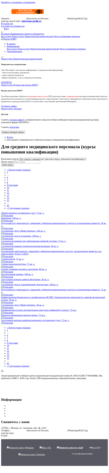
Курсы (10, 137)
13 (8, 195)
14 (8, 198)
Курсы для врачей (15, 405)
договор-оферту (17, 120)
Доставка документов (11, 388)
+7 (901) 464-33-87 (58, 18)
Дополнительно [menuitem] (14, 51)
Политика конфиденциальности (16, 393)
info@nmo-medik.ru (31, 21)
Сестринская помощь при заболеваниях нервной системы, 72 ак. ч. (33, 241)
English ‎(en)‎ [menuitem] (19, 26)
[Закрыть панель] (2, 32)
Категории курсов (10, 159)
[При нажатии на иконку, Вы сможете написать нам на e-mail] (70, 447)
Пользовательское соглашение (15, 391)
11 (8, 190)
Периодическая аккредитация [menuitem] (44, 49)
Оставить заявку (9, 106)
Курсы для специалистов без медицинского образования (34, 416)
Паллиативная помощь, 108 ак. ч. (17, 274)
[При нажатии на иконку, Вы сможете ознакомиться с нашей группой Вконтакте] (45, 447)
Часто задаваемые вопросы (67, 36)
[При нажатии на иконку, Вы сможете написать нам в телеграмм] (31, 454)
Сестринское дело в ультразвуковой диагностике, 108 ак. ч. (29, 284)
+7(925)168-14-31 (96, 18)
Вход (6, 29)
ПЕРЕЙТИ (6, 82)
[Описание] (7, 215)
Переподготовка (15, 413)
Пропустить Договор (11, 108)
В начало (5, 34)
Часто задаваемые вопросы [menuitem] (73, 49)
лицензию (14, 127)
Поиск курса (18, 36)
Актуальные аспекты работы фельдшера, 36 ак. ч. (25, 279)
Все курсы (6, 36)
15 (8, 200)
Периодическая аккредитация (39, 36)
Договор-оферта (9, 381)
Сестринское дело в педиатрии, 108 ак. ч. (21, 236)
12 (8, 193)
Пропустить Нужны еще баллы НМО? (19, 85)
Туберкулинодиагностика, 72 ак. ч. (18, 264)
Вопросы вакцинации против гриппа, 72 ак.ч (23, 315)
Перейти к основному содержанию (18, 2)
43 (8, 205)
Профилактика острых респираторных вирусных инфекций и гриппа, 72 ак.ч (38, 310)
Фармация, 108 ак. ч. (11, 218)
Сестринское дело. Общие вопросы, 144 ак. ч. (23, 231)
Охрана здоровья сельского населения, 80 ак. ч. (24, 269)
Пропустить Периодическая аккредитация (21, 59)
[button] (7, 23)
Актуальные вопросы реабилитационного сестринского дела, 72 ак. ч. (35, 320)
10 (8, 188)
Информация (27, 34)
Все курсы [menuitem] (12, 49)
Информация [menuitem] (13, 46)
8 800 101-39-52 (18, 18)
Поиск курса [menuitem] (23, 49)
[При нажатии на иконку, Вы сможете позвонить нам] (82, 454)
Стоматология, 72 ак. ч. (12, 259)
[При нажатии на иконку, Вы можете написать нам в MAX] (95, 447)
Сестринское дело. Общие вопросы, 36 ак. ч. (22, 305)
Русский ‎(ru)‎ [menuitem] (7, 26)
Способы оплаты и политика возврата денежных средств (29, 386)
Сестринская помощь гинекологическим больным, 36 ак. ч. (30, 246)
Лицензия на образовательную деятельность (22, 383)
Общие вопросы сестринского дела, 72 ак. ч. (22, 213)
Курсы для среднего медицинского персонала (29, 408)
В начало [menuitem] (11, 44)
